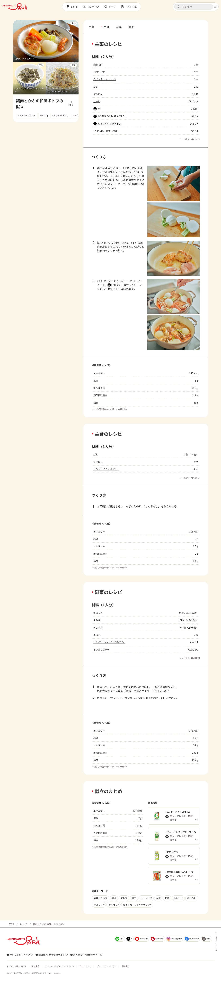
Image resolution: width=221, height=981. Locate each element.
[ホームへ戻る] (14, 6)
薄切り (166, 687)
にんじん (98, 94)
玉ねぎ (96, 620)
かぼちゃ (98, 612)
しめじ (96, 101)
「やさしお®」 (100, 71)
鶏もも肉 (98, 64)
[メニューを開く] (215, 7)
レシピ (23, 924)
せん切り (139, 687)
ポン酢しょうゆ (101, 649)
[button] (193, 6)
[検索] (178, 7)
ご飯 (95, 454)
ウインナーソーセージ (104, 79)
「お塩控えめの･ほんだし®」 (112, 116)
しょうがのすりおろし (109, 123)
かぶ (95, 86)
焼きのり (98, 461)
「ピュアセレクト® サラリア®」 (109, 642)
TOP (11, 924)
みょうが (98, 627)
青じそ (96, 634)
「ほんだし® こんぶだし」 (106, 469)
